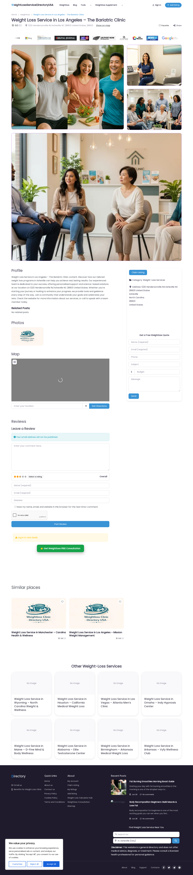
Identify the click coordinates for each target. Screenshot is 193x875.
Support (143, 867)
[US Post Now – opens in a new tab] (91, 38)
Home (14, 14)
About (124, 867)
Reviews (18, 421)
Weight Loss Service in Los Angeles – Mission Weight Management (95, 634)
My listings (72, 789)
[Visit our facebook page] (164, 867)
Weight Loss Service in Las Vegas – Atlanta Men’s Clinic (118, 702)
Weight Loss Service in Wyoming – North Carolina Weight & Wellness (28, 704)
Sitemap (71, 806)
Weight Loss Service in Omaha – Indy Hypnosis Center (160, 702)
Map (15, 354)
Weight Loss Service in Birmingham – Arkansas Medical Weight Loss (117, 749)
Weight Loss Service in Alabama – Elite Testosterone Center (72, 749)
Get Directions (99, 406)
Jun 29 (134, 794)
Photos (17, 322)
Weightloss (64, 5)
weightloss (25, 14)
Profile (17, 270)
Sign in (158, 5)
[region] (34, 854)
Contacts (155, 867)
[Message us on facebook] (179, 867)
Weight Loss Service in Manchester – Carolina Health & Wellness (38, 634)
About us (48, 785)
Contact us (49, 789)
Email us (18, 785)
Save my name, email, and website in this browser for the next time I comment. (57, 506)
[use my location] (85, 406)
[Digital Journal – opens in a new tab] (53, 38)
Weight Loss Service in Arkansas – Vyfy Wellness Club (161, 749)
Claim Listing (138, 272)
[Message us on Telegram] (174, 867)
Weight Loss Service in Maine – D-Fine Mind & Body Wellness (29, 749)
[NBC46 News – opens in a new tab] (125, 38)
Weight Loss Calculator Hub (80, 797)
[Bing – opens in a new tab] (17, 38)
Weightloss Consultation (78, 802)
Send (133, 396)
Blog (75, 5)
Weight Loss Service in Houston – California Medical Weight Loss (72, 702)
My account (73, 781)
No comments (148, 794)
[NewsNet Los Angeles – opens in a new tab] (140, 38)
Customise (17, 864)
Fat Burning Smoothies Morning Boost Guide (151, 781)
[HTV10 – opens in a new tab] (72, 38)
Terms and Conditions (54, 802)
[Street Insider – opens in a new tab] (32, 38)
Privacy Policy (50, 793)
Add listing (174, 5)
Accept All (51, 864)
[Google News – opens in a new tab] (160, 38)
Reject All (34, 864)
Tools (83, 5)
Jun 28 (134, 819)
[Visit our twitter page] (169, 867)
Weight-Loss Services (154, 280)
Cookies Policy (50, 797)
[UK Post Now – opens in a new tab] (111, 38)
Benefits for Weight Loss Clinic (27, 789)
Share (179, 25)
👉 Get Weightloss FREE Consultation (60, 548)
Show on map (103, 25)
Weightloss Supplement (106, 5)
